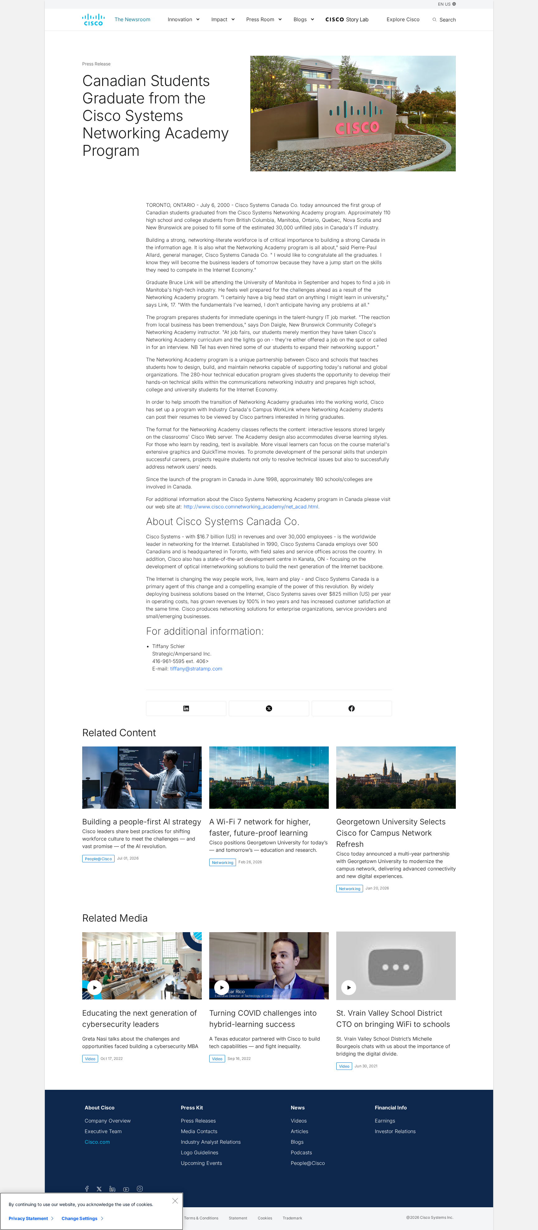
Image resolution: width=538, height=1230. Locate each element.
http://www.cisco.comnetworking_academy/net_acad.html (251, 506)
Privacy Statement (28, 1218)
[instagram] (140, 1190)
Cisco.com (97, 1142)
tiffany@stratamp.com (196, 668)
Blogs (300, 19)
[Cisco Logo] (93, 20)
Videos (299, 1121)
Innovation (180, 19)
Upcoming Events (201, 1163)
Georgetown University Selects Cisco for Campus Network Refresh (391, 833)
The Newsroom (132, 19)
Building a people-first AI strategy (141, 821)
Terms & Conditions (201, 1218)
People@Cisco (98, 858)
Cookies (265, 1218)
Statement (238, 1218)
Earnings (385, 1121)
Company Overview (108, 1121)
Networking (222, 862)
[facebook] (86, 1190)
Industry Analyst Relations (211, 1142)
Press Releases (198, 1121)
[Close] (175, 1201)
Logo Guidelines (199, 1152)
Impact (219, 19)
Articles (299, 1131)
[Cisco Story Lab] (347, 19)
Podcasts (301, 1152)
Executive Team (103, 1131)
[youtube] (126, 1190)
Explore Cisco (403, 19)
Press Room (260, 19)
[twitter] (99, 1190)
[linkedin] (113, 1190)
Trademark (292, 1218)
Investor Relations (395, 1131)
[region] (91, 1211)
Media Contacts (199, 1131)
